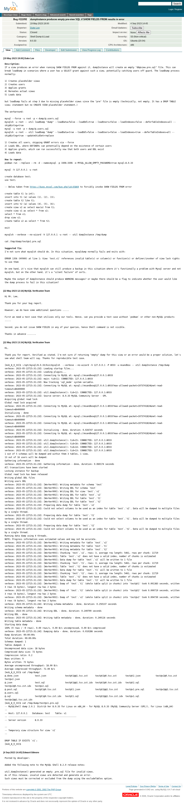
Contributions (112, 50)
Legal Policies (131, 786)
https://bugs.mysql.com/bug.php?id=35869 (54, 187)
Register (178, 9)
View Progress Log (91, 50)
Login (171, 9)
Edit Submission (69, 50)
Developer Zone (11, 15)
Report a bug (40, 15)
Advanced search (58, 15)
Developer (50, 50)
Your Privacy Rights (148, 786)
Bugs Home (26, 15)
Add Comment (23, 50)
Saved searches (76, 15)
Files (37, 50)
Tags (90, 15)
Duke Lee (35, 28)
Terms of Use (163, 786)
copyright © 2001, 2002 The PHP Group (43, 789)
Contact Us (176, 786)
